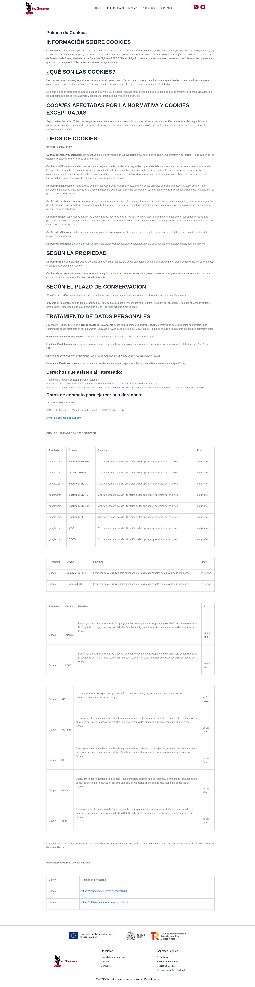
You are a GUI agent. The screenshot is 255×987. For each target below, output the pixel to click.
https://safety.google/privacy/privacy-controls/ (105, 902)
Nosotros (149, 8)
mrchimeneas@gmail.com (67, 418)
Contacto (167, 8)
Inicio (98, 8)
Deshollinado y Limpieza (122, 8)
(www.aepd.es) (126, 387)
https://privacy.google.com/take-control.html (104, 891)
